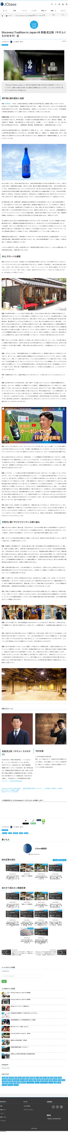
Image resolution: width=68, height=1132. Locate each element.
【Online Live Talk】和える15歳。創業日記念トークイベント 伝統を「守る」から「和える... (12, 878)
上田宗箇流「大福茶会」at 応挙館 (53, 788)
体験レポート (43, 13)
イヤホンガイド (44, 1082)
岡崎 (50, 1080)
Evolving (4, 1085)
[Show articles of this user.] (18, 848)
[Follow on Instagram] (61, 1107)
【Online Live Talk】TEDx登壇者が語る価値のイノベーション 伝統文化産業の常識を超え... (12, 924)
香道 (3, 1077)
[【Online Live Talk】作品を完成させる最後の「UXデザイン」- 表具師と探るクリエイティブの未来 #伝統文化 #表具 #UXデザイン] (41, 917)
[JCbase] (8, 5)
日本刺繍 (10, 1080)
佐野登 (18, 1082)
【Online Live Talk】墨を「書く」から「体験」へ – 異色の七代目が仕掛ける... (55, 877)
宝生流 (63, 1080)
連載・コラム (53, 13)
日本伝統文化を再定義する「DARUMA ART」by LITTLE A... (24, 1013)
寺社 (59, 1080)
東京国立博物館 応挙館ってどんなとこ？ (20, 1047)
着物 (41, 1077)
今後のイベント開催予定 (26, 876)
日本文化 (4, 1080)
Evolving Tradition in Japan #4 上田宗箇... (21, 999)
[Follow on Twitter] (55, 4)
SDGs (10, 833)
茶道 (24, 1077)
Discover (5, 833)
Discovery (10, 1085)
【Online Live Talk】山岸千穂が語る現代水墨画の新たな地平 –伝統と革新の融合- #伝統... (41, 942)
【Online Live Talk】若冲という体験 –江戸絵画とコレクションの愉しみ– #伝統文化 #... (55, 924)
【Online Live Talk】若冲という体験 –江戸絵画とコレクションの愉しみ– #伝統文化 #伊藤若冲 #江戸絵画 (22, 953)
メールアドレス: (5, 971)
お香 (55, 1082)
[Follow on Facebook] (57, 1107)
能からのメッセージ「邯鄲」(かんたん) (19, 1026)
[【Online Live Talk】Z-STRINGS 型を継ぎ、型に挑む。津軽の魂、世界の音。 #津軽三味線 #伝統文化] (27, 917)
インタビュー (34, 13)
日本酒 (21, 833)
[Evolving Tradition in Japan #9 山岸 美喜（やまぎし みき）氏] (41, 870)
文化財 (30, 1080)
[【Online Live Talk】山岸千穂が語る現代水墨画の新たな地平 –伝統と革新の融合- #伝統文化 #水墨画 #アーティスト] (41, 935)
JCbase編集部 (16, 41)
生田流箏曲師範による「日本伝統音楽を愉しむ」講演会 (23, 1020)
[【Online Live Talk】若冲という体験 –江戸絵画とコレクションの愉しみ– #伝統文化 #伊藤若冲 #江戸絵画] (55, 917)
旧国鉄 (59, 1077)
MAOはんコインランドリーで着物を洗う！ (20, 1006)
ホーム (5, 11)
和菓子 (10, 1082)
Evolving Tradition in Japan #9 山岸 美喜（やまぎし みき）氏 (41, 877)
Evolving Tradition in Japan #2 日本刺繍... (21, 992)
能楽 (31, 1077)
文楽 (27, 1080)
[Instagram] (59, 4)
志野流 (46, 1080)
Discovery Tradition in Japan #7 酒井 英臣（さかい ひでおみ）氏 (26, 941)
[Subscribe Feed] (63, 4)
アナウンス (31, 864)
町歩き (44, 1077)
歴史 (51, 1077)
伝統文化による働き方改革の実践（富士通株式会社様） (23, 1054)
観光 (16, 1077)
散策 (35, 1080)
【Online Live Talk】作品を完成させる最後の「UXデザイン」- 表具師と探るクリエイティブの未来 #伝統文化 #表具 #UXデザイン (45, 953)
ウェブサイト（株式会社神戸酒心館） (12, 781)
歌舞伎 (55, 1077)
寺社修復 (55, 1080)
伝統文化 (15, 833)
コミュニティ (63, 13)
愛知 (42, 1080)
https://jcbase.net (35, 854)
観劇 (7, 1077)
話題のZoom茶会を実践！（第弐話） (19, 1040)
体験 (15, 1082)
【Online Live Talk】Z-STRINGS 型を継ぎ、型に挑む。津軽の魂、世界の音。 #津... (27, 924)
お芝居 (59, 1082)
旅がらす (22, 1080)
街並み (19, 1077)
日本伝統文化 (16, 1080)
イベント (24, 11)
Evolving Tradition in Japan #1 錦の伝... (21, 1033)
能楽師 (27, 1077)
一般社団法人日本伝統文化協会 (54, 1118)
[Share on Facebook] (52, 4)
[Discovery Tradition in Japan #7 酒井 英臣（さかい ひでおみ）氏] (27, 935)
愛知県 (38, 1080)
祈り (37, 1077)
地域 (7, 1082)
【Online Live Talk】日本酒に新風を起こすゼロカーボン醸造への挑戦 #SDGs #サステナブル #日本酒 (11, 790)
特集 (14, 11)
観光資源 (11, 1077)
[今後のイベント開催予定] (27, 870)
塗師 (3, 1082)
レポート (37, 1082)
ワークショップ (30, 1082)
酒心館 (26, 833)
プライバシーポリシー (29, 1109)
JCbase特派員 (27, 1106)
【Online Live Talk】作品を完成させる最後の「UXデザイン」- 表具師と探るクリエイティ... (41, 924)
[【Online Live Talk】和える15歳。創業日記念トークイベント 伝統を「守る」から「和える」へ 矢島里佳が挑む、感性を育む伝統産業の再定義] (12, 870)
